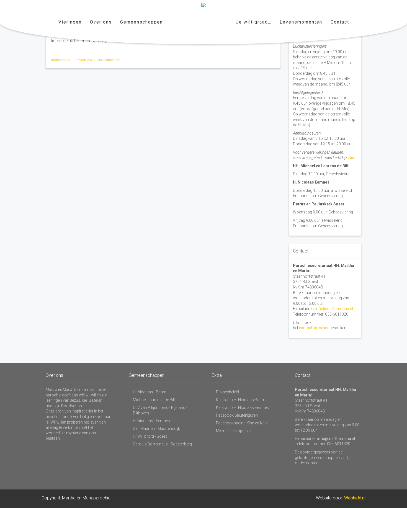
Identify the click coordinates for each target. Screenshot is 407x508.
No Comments (108, 60)
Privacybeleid (227, 392)
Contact (340, 22)
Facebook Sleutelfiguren (237, 415)
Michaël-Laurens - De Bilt (154, 400)
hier (351, 157)
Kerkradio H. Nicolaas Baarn (240, 400)
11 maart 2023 (84, 60)
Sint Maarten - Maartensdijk (156, 428)
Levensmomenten (301, 22)
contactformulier (314, 328)
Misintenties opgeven (234, 431)
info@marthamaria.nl (334, 308)
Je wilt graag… (253, 22)
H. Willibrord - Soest (150, 436)
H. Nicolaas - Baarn (149, 392)
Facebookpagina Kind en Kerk (242, 423)
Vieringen (70, 22)
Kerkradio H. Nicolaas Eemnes (242, 407)
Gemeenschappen (141, 22)
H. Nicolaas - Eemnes (151, 421)
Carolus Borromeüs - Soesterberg (162, 444)
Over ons (101, 22)
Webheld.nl (354, 498)
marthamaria (61, 60)
